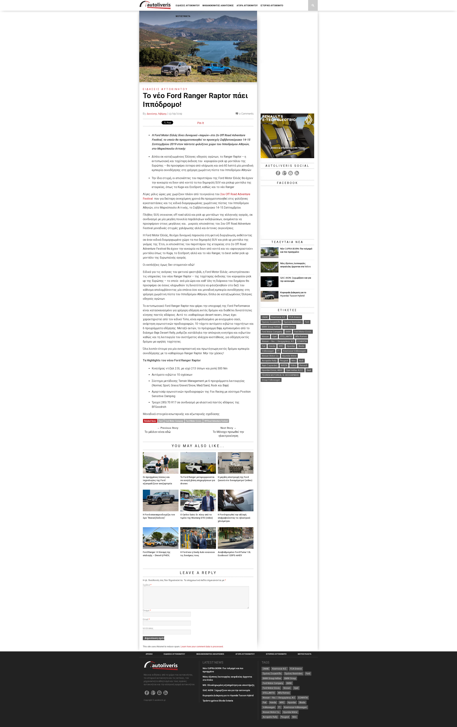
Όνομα (147, 610)
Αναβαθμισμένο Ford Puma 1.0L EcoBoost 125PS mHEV (234, 554)
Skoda (301, 346)
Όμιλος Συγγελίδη (271, 322)
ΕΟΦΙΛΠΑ (302, 341)
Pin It (200, 123)
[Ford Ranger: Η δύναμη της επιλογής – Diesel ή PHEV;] (161, 547)
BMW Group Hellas (271, 327)
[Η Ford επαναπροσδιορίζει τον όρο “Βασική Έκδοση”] (161, 510)
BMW (288, 331)
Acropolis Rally (269, 360)
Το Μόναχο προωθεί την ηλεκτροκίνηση (228, 433)
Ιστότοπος (148, 628)
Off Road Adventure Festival (216, 420)
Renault (303, 365)
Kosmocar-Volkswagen (294, 351)
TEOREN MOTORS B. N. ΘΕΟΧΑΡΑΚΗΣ (280, 375)
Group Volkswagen (271, 380)
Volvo (293, 365)
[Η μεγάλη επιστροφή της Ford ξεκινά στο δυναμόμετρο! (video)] (235, 472)
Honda (272, 346)
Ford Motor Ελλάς (194, 420)
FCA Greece (295, 317)
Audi (301, 360)
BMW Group (289, 327)
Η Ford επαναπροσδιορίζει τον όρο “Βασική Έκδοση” (159, 516)
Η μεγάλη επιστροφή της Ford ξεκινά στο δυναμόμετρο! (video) (235, 479)
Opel (274, 336)
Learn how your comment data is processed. (202, 646)
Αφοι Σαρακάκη (269, 365)
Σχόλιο (147, 585)
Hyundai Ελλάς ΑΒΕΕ (272, 370)
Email (146, 619)
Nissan (265, 336)
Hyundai (291, 346)
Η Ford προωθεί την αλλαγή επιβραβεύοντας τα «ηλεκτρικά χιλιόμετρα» (234, 517)
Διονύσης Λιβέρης (157, 113)
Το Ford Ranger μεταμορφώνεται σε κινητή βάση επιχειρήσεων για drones (197, 480)
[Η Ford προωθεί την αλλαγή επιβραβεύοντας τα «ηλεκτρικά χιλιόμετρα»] (235, 510)
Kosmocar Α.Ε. (278, 317)
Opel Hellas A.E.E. (294, 370)
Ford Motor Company (174, 420)
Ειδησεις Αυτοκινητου (188, 5)
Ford (161, 420)
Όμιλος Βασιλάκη (293, 322)
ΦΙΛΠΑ (284, 365)
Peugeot (284, 360)
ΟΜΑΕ (265, 317)
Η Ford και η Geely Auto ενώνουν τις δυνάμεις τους (197, 554)
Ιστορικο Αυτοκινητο (271, 5)
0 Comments (246, 113)
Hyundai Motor (289, 356)
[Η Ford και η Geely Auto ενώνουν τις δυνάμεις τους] (198, 547)
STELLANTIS (286, 336)
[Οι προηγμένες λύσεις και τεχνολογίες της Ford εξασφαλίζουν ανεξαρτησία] (161, 472)
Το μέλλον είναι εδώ (158, 432)
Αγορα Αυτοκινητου (247, 5)
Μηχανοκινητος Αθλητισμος (218, 5)
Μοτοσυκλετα (183, 16)
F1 (278, 351)
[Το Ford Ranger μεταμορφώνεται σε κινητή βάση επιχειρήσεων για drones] (198, 472)
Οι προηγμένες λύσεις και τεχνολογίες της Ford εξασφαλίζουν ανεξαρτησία (157, 480)
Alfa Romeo (301, 336)
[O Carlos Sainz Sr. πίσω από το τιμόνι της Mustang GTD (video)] (198, 510)
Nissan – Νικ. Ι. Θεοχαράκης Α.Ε (278, 341)
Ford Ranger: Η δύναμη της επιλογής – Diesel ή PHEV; (156, 554)
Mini (294, 360)
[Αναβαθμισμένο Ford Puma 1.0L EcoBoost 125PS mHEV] (235, 547)
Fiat (263, 346)
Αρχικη (149, 654)
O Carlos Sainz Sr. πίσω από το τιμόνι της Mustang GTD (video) (196, 516)
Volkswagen (268, 351)
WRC (281, 346)
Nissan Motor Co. (270, 356)
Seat (309, 370)
